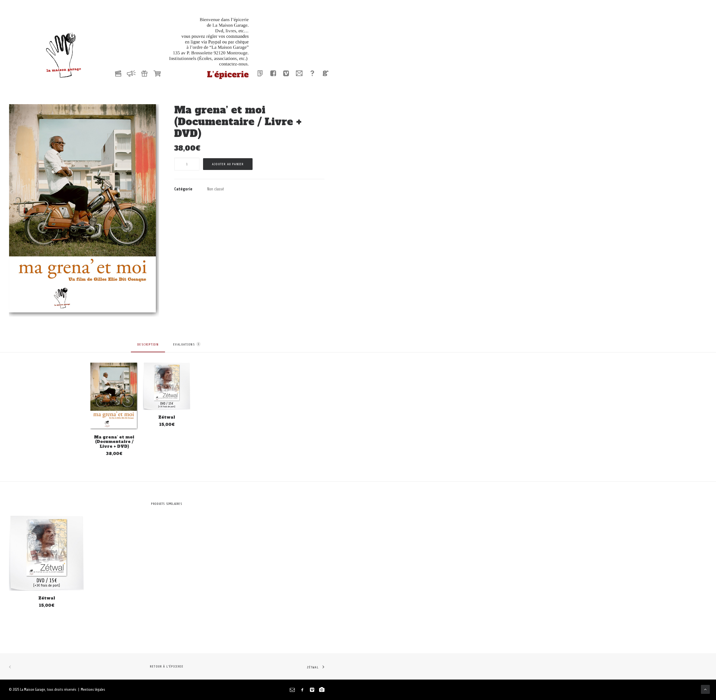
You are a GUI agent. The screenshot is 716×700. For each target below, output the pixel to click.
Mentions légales (93, 689)
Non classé (215, 189)
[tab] (148, 347)
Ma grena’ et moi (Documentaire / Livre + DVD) (114, 441)
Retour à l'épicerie (166, 666)
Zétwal (166, 417)
